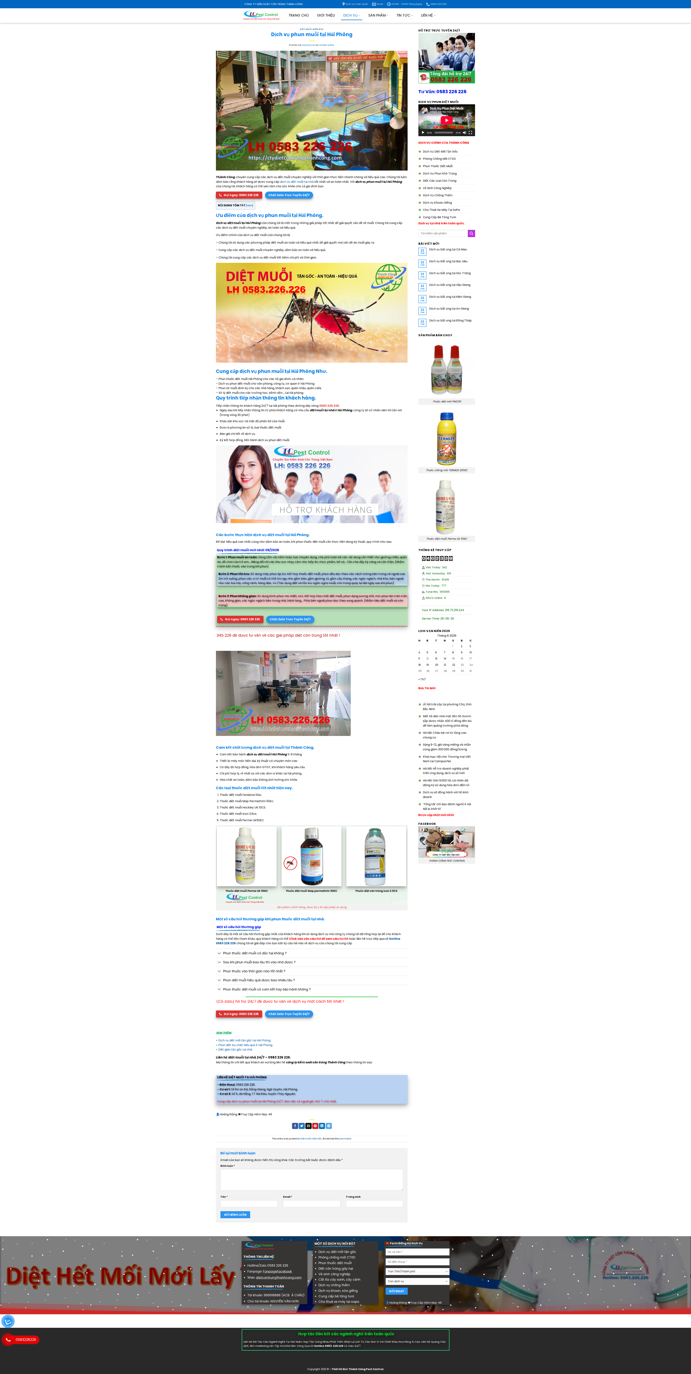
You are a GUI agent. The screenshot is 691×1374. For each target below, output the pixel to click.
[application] (446, 120)
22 (453, 665)
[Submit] (471, 233)
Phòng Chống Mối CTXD (439, 159)
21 (445, 665)
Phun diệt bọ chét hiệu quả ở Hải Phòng (245, 1045)
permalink (345, 1138)
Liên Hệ (427, 15)
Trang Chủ (299, 15)
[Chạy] (423, 132)
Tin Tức (403, 15)
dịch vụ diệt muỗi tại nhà (297, 182)
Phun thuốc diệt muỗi (335, 1263)
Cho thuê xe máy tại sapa (339, 1302)
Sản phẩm (377, 15)
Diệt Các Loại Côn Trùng (439, 181)
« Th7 (422, 679)
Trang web (353, 1197)
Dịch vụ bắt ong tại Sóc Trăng (450, 273)
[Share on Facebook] (295, 1126)
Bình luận (227, 1166)
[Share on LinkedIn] (322, 1126)
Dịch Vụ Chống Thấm (437, 195)
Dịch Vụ (350, 15)
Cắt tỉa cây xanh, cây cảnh (339, 1279)
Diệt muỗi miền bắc (312, 29)
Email (287, 1197)
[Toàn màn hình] (470, 132)
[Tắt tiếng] (464, 132)
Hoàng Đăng (326, 45)
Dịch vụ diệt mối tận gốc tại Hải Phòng (244, 1040)
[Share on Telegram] (329, 1126)
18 (419, 665)
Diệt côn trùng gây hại (336, 1268)
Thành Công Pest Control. (366, 1369)
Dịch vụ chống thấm (334, 1285)
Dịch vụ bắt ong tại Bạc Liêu (448, 261)
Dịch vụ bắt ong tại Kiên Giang (450, 296)
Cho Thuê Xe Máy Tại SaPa (441, 210)
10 (470, 652)
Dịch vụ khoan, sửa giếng (338, 1291)
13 (436, 658)
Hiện (249, 205)
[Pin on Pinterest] (315, 1126)
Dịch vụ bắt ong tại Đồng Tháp (450, 320)
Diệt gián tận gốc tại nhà (235, 1049)
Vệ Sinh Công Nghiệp (437, 188)
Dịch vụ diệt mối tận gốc (337, 1252)
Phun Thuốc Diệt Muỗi (438, 166)
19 (427, 665)
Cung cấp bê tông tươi (336, 1296)
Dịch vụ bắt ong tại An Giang (449, 308)
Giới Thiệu (326, 15)
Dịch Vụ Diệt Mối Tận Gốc (440, 151)
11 (419, 658)
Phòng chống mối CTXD (337, 1257)
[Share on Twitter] (302, 1126)
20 (436, 665)
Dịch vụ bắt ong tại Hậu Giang (449, 285)
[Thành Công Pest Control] (261, 15)
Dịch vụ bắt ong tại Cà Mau (448, 249)
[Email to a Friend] (308, 1126)
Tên (224, 1197)
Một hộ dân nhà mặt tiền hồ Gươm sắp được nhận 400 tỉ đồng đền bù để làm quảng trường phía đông (447, 720)
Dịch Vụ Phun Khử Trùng (440, 173)
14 (445, 658)
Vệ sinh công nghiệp (334, 1274)
